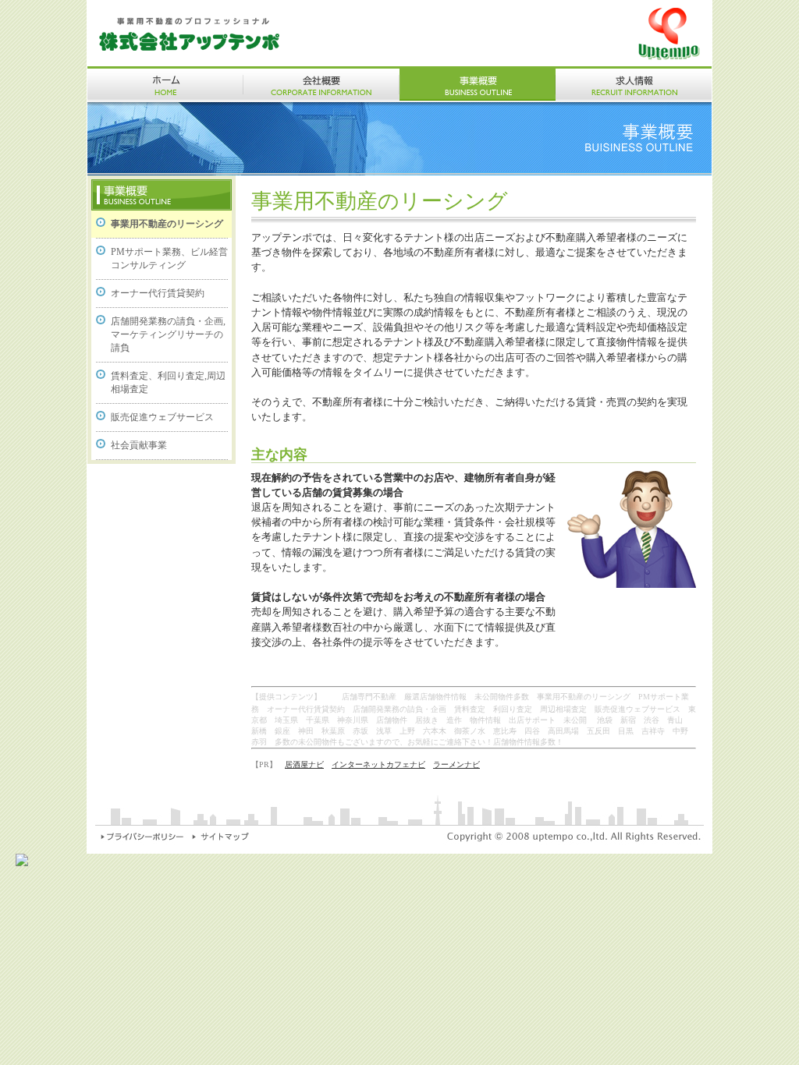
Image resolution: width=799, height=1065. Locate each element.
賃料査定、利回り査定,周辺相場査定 (168, 382)
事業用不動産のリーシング (167, 223)
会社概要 (321, 84)
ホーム (165, 84)
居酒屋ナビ (304, 764)
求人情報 (634, 84)
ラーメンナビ (456, 764)
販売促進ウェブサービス (162, 417)
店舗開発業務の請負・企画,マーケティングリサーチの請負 (168, 334)
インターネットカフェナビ (378, 764)
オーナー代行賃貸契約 (157, 293)
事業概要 (478, 84)
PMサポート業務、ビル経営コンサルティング (169, 258)
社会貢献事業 (139, 445)
